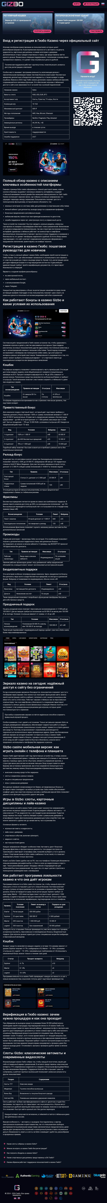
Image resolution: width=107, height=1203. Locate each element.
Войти (77, 4)
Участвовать (44, 31)
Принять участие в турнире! (89, 31)
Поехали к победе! (88, 76)
